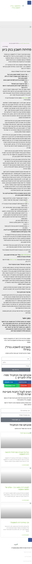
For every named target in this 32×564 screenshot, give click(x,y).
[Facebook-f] (29, 3)
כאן (26, 202)
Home (27, 43)
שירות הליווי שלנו (25, 254)
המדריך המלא (13, 259)
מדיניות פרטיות (27, 561)
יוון (19, 43)
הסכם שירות (28, 556)
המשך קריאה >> (25, 465)
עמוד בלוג (23, 43)
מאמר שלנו (25, 98)
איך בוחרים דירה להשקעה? (20, 522)
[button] (24, 382)
